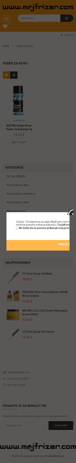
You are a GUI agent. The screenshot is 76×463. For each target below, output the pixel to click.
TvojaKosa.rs (65, 224)
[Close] (70, 212)
